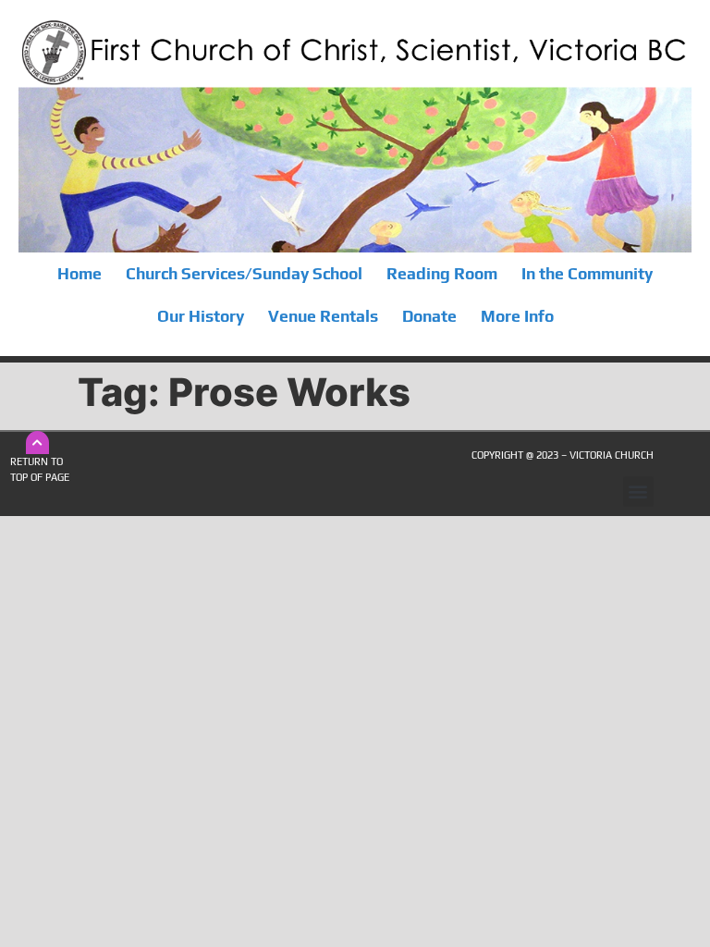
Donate (429, 316)
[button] (638, 491)
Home (79, 273)
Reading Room (441, 273)
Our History (200, 316)
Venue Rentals (323, 316)
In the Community (587, 273)
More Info (517, 316)
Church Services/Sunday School (244, 273)
